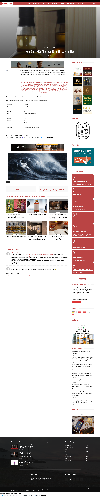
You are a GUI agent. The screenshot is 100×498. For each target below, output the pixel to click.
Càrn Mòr (25, 182)
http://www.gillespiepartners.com (28, 256)
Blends (16, 212)
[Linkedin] (74, 479)
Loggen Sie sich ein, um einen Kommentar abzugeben (19, 275)
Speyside (53, 47)
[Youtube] (81, 479)
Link (86, 299)
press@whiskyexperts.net (42, 483)
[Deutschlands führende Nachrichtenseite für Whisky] (13, 3)
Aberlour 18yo (19, 182)
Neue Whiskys (47, 47)
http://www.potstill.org (31, 254)
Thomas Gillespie (16, 253)
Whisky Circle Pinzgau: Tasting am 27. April (52, 190)
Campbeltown (58, 234)
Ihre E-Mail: (75, 294)
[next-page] (38, 243)
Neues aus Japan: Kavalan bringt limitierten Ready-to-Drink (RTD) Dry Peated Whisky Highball (26, 463)
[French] (78, 312)
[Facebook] (66, 479)
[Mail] (77, 479)
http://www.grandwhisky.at (46, 254)
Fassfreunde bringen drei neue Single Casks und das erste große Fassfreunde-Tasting (82, 386)
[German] (73, 312)
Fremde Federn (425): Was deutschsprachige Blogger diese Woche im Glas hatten (82, 393)
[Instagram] (70, 479)
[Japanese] (88, 312)
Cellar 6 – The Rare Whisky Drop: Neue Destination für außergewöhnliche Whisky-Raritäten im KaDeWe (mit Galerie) (37, 238)
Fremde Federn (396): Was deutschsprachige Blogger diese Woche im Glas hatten (58, 238)
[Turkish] (73, 314)
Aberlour (12, 182)
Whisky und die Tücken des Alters (17, 190)
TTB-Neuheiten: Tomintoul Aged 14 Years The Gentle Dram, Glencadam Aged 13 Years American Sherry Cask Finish (82, 358)
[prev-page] (35, 243)
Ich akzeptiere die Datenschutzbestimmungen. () (80, 298)
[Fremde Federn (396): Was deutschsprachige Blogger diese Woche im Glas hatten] (58, 228)
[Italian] (83, 312)
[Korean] (90, 312)
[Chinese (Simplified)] (85, 312)
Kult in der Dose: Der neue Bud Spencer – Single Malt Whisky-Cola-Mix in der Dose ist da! (26, 446)
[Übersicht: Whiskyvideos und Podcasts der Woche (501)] (37, 206)
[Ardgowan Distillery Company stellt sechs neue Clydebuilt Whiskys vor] (16, 228)
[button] (95, 3)
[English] (75, 312)
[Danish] (80, 312)
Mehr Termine (83, 279)
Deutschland (37, 212)
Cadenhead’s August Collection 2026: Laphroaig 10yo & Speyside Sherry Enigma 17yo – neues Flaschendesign (82, 400)
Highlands (16, 234)
